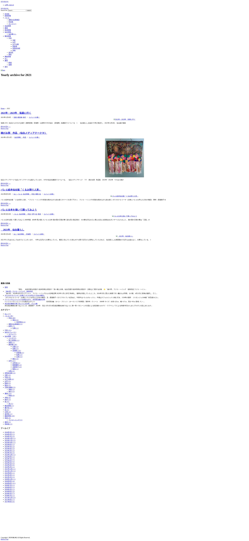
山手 (8, 381)
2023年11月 (10, 440)
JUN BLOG (4, 1)
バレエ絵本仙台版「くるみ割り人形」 (21, 189)
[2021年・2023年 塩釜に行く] (124, 119)
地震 (12, 342)
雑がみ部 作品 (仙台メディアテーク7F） (24, 133)
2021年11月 (10, 471)
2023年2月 (10, 450)
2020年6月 (10, 487)
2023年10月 (10, 442)
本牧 (8, 397)
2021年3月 (10, 475)
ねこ (15, 194)
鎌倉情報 (10, 416)
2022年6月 (10, 461)
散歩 (8, 385)
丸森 (15, 346)
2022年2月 (10, 467)
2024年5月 (10, 432)
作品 (24, 137)
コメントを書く (34, 117)
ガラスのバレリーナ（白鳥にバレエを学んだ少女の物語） (25, 295)
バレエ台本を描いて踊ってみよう (19, 209)
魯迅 (15, 369)
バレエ (20, 194)
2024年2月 (10, 434)
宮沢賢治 (20, 322)
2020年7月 (10, 485)
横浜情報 (9, 406)
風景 (8, 422)
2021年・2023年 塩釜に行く (16, 113)
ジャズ (12, 338)
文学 (33, 214)
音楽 (39, 214)
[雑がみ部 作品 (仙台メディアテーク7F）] (124, 177)
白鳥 (12, 371)
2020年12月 (10, 479)
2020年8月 (10, 483)
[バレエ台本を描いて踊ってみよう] (124, 216)
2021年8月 (10, 473)
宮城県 (28, 234)
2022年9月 (10, 457)
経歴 (12, 326)
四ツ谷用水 (14, 340)
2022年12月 (10, 454)
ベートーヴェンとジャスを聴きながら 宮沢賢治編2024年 (25, 299)
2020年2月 (10, 489)
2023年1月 (10, 452)
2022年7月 (10, 459)
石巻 (19, 357)
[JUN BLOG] (3, 70)
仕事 (15, 328)
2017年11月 (10, 497)
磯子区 (8, 408)
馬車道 (8, 424)
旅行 (24, 117)
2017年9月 (10, 499)
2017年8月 (10, 501)
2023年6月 (10, 444)
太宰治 (16, 363)
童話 (15, 320)
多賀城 (20, 352)
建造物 (20, 117)
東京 (15, 359)
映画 (12, 395)
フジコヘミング (15, 420)
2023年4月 (10, 448)
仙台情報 (18, 137)
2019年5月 (10, 493)
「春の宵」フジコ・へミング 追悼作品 (19, 291)
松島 (19, 355)
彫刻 (8, 383)
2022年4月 (10, 465)
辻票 (8, 412)
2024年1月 (10, 436)
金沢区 (8, 414)
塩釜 (15, 117)
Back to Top (4, 128)
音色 (6, 287)
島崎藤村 (17, 365)
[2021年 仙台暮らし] (124, 236)
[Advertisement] (124, 92)
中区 (8, 330)
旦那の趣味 (10, 387)
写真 (8, 377)
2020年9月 (10, 481)
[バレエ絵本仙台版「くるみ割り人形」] (124, 196)
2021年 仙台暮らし (12, 229)
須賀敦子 (17, 367)
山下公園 (9, 379)
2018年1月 (10, 495)
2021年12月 (10, 469)
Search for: (4, 10)
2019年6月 (10, 491)
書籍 (37, 194)
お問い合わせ (9, 5)
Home (3, 108)
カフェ (12, 334)
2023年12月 (10, 438)
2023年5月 (10, 446)
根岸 (8, 399)
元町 (8, 375)
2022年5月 (10, 463)
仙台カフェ (10, 332)
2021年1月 (10, 477)
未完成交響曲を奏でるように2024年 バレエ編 (21, 303)
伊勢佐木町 (10, 373)
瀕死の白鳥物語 (15, 324)
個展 (12, 389)
